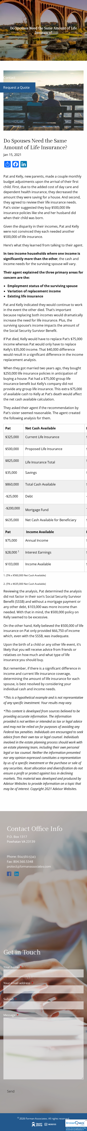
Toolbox (9, 67)
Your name (26, 967)
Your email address (31, 983)
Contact (9, 77)
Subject (23, 999)
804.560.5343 (26, 856)
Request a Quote (16, 87)
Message (24, 1015)
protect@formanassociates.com (29, 866)
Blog (25, 67)
